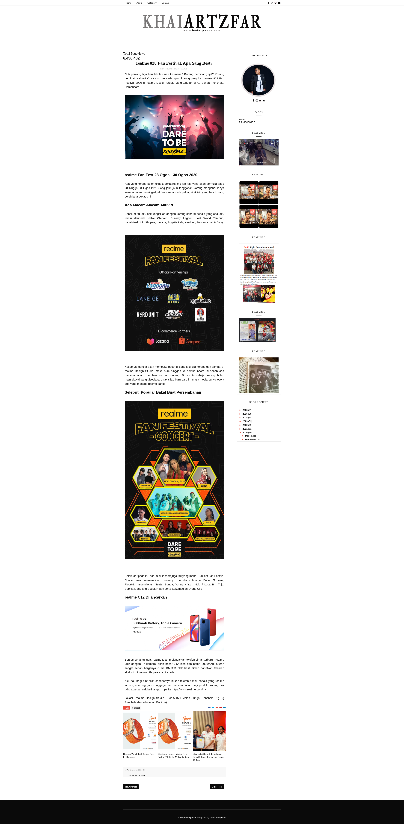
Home (128, 3)
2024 (245, 417)
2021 (245, 429)
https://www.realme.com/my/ (189, 689)
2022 (245, 425)
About (139, 3)
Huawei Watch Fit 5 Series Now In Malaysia (138, 755)
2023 (245, 421)
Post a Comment (137, 775)
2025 (245, 414)
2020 (245, 432)
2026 (245, 410)
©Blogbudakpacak (187, 817)
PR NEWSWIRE (247, 122)
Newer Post (131, 786)
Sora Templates (218, 817)
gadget (184, 69)
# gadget (136, 708)
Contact (165, 3)
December (251, 435)
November (251, 439)
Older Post (217, 786)
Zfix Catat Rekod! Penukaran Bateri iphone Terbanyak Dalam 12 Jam (208, 757)
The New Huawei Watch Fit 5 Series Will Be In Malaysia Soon (174, 755)
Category (152, 3)
